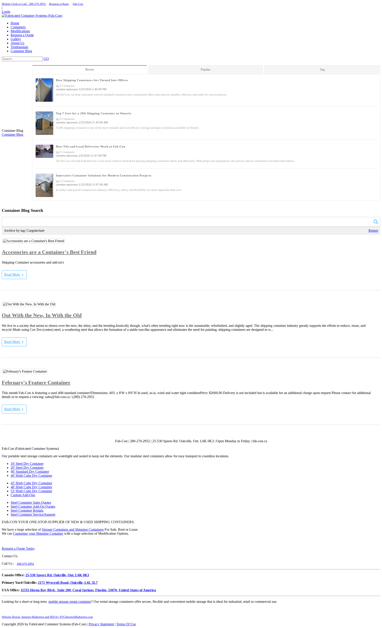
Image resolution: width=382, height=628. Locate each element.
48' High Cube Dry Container (31, 487)
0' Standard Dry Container (30, 471)
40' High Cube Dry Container (31, 475)
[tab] (90, 69)
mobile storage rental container (69, 601)
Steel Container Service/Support (33, 514)
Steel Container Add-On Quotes (33, 506)
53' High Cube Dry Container (31, 491)
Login (6, 11)
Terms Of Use (126, 624)
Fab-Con (78, 4)
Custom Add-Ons (23, 495)
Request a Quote (59, 4)
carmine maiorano (67, 89)
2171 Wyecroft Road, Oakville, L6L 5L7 (68, 582)
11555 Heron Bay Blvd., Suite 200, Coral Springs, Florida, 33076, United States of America (88, 590)
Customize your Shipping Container (38, 533)
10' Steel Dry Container (27, 463)
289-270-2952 (25, 563)
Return (373, 230)
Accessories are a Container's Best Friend (49, 252)
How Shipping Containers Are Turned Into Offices (92, 80)
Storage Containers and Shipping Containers (73, 529)
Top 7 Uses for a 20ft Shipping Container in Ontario (93, 113)
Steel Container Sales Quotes (31, 502)
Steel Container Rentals (27, 510)
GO (46, 59)
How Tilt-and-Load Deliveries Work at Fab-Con (90, 146)
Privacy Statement (101, 624)
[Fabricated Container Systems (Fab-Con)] (32, 15)
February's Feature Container (36, 382)
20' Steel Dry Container (27, 467)
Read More (12, 274)
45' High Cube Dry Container (31, 483)
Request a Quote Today (18, 548)
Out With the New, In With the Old (42, 315)
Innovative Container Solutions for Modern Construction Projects (103, 175)
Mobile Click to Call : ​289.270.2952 (24, 4)
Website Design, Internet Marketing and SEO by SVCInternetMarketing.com (47, 616)
